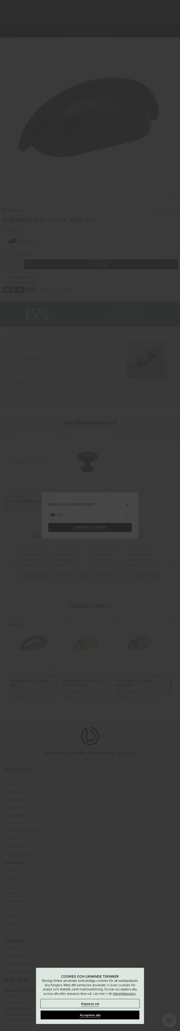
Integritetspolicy (124, 993)
